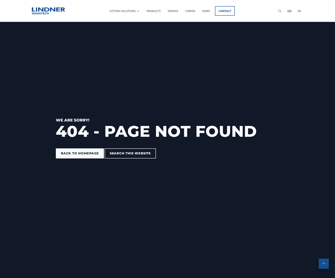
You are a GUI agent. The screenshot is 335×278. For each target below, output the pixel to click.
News (206, 11)
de (299, 11)
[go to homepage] (48, 11)
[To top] (324, 264)
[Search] (279, 11)
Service (173, 11)
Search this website (130, 153)
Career (190, 11)
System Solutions (123, 11)
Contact (224, 11)
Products (154, 11)
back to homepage (80, 153)
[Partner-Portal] (289, 11)
